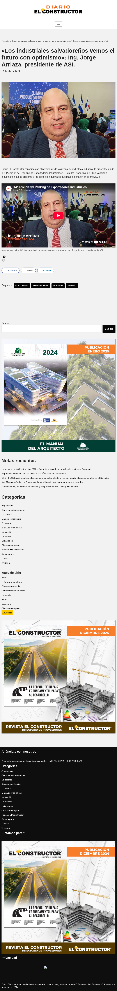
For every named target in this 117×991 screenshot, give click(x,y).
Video (4, 599)
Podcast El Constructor (13, 550)
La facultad (7, 536)
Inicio (4, 577)
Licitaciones (7, 541)
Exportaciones (40, 286)
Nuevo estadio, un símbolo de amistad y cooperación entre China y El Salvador (40, 487)
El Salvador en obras (12, 528)
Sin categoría (8, 554)
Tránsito (5, 558)
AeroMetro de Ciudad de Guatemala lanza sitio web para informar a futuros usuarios (42, 482)
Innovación (7, 532)
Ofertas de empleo (11, 545)
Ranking (72, 286)
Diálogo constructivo (11, 519)
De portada (7, 514)
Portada (5, 41)
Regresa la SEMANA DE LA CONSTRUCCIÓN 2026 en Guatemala (34, 473)
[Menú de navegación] (58, 23)
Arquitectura (7, 506)
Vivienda (6, 563)
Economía (6, 523)
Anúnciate (7, 613)
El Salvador (21, 286)
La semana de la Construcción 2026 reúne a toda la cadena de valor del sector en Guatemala (47, 469)
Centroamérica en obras (13, 510)
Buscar (5, 323)
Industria (58, 286)
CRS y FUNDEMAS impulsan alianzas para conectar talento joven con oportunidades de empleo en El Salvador (55, 478)
